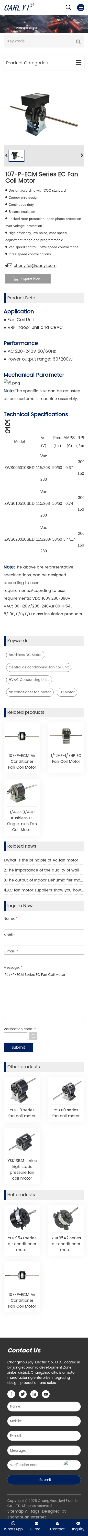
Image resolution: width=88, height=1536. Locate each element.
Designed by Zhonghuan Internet (36, 1514)
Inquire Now (31, 278)
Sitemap (15, 1511)
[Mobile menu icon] (80, 7)
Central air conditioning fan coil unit (39, 667)
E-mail (36, 1529)
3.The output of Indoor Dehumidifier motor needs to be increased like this (44, 880)
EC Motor (67, 692)
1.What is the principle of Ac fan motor (41, 860)
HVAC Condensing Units (29, 680)
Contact (57, 1529)
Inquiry (78, 1529)
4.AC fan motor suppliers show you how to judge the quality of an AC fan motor (44, 890)
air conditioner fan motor (30, 692)
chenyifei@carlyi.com (35, 266)
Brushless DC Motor (25, 655)
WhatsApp (13, 1529)
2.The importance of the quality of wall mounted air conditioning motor (44, 870)
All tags (32, 1511)
